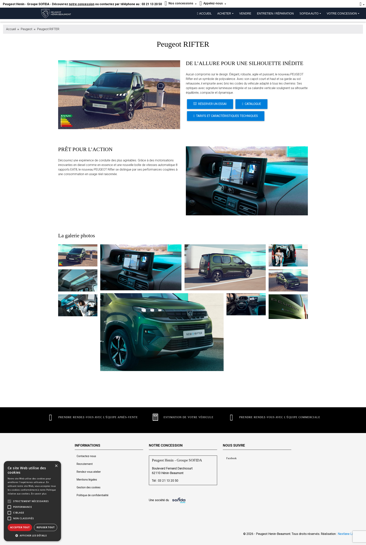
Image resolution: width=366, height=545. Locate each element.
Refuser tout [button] (46, 527)
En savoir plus (39, 493)
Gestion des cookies (88, 487)
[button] (9, 501)
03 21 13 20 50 (152, 4)
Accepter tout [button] (20, 527)
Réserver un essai (212, 104)
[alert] (32, 501)
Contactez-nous (86, 456)
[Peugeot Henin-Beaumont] (58, 13)
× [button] (56, 465)
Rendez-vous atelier (89, 471)
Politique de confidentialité (92, 495)
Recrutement (85, 463)
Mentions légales (87, 479)
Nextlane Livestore (350, 534)
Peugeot (26, 29)
